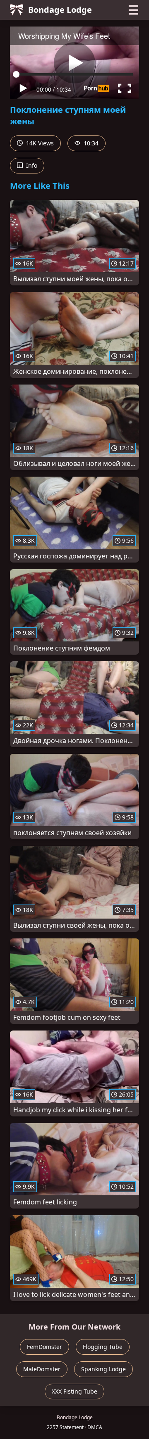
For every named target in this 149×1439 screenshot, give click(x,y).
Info (30, 165)
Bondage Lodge (60, 9)
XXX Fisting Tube (74, 1391)
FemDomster (44, 1347)
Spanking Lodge (103, 1369)
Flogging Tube (103, 1347)
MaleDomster (41, 1369)
